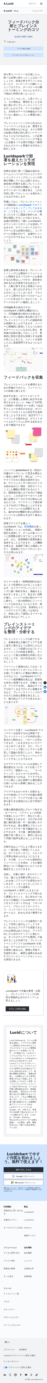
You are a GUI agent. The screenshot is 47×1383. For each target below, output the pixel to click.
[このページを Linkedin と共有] (45, 687)
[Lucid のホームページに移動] (12, 3)
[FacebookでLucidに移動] (21, 1375)
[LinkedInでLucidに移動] (5, 1375)
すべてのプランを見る (13, 1227)
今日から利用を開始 (17, 1009)
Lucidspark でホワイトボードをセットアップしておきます (23, 208)
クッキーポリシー (11, 1361)
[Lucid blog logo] (12, 10)
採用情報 (28, 1276)
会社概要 (28, 1253)
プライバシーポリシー (18, 1189)
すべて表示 (8, 1276)
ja (8, 1342)
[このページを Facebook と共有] (45, 691)
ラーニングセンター (12, 1325)
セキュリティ (9, 1309)
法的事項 (23, 1349)
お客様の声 (29, 1268)
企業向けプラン (10, 1220)
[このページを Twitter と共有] (45, 682)
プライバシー (9, 1349)
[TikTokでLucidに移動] (36, 1375)
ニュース (28, 1260)
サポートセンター (11, 1317)
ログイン (33, 3)
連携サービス (30, 1235)
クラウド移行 (9, 1260)
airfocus (27, 1227)
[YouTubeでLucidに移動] (26, 1375)
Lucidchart (29, 1220)
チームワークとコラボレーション (23, 55)
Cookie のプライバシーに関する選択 (20, 1355)
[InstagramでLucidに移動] (15, 1375)
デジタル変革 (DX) (11, 1253)
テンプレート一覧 (11, 1293)
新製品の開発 (9, 1268)
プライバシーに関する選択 (19, 1367)
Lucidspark (29, 1212)
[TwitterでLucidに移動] (10, 1375)
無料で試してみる (23, 1169)
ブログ (6, 1301)
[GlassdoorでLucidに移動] (31, 1375)
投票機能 (29, 526)
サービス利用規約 (27, 1188)
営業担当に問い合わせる (13, 1211)
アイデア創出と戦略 (23, 48)
